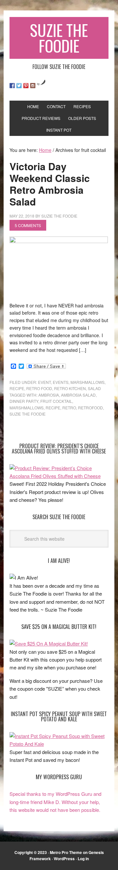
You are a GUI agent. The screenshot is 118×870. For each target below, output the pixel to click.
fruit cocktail (56, 401)
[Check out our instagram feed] (32, 85)
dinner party (24, 401)
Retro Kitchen (70, 388)
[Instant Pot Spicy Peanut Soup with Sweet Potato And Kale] (59, 743)
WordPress (64, 859)
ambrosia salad (78, 395)
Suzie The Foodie (59, 37)
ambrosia (48, 395)
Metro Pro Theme (66, 852)
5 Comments (28, 225)
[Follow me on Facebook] (12, 85)
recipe (17, 388)
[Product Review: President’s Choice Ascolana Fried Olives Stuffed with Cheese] (59, 475)
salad (94, 388)
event (44, 382)
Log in (83, 859)
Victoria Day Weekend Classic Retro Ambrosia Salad (50, 183)
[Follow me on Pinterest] (26, 85)
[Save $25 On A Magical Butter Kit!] (49, 643)
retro (69, 407)
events (61, 382)
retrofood (90, 407)
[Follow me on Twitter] (19, 85)
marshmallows (87, 382)
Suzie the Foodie (28, 414)
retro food (39, 388)
